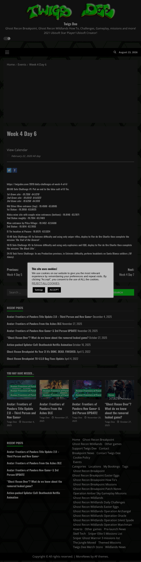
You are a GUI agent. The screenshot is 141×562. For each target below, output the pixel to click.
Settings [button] (39, 290)
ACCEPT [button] (54, 290)
